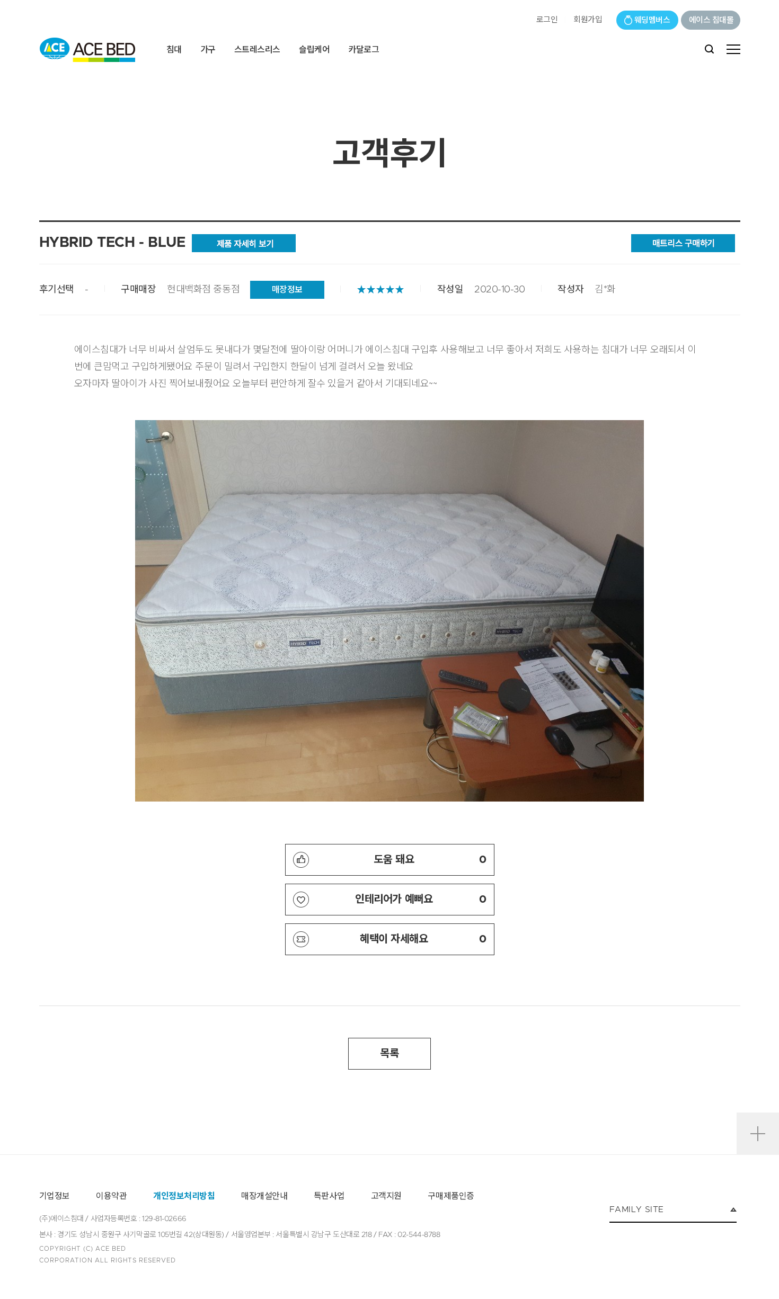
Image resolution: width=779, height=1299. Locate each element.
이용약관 (111, 1196)
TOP (758, 1099)
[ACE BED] (87, 50)
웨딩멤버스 (652, 20)
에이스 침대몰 (711, 20)
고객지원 (386, 1196)
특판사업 (329, 1196)
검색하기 (709, 49)
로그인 (547, 20)
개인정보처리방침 (184, 1196)
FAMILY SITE (636, 1209)
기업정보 (54, 1196)
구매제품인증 (451, 1196)
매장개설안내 (264, 1196)
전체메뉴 (733, 49)
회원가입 (587, 20)
